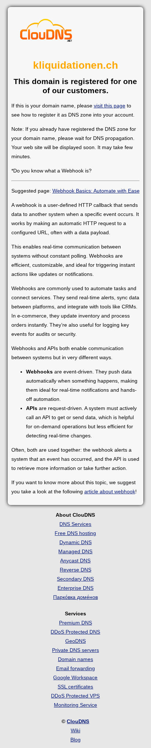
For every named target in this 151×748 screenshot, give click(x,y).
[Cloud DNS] (46, 32)
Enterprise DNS (75, 588)
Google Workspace (75, 677)
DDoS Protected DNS (75, 632)
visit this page (109, 106)
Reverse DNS (75, 570)
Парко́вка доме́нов (75, 597)
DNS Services (75, 524)
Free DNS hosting (75, 533)
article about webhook (109, 491)
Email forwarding (75, 668)
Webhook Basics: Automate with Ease (96, 191)
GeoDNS (75, 641)
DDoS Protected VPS (75, 696)
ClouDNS (78, 721)
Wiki (75, 730)
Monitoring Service (75, 705)
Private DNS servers (75, 650)
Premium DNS (75, 623)
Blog (75, 740)
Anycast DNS (75, 560)
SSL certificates (75, 687)
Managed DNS (75, 551)
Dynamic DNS (75, 542)
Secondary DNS (75, 579)
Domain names (75, 659)
